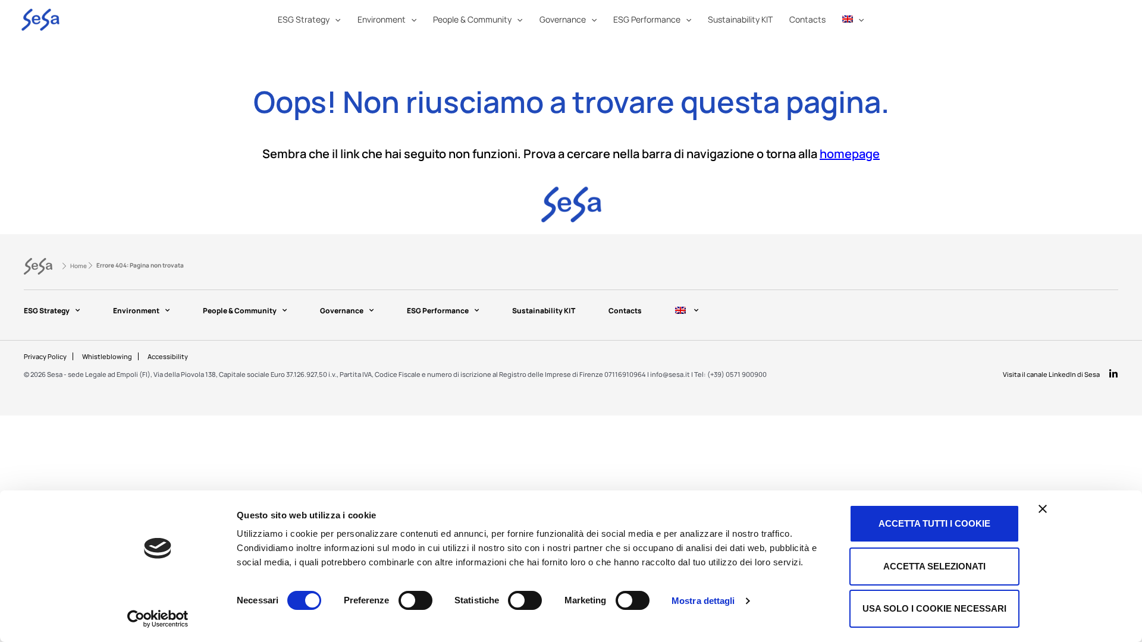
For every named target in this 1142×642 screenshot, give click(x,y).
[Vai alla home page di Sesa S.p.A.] (38, 266)
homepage (850, 154)
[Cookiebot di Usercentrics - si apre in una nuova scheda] (158, 619)
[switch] (415, 600)
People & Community (240, 311)
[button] (335, 20)
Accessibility (168, 356)
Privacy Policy (45, 356)
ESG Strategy (47, 311)
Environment (136, 311)
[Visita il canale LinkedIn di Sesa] (1113, 374)
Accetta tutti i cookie (934, 523)
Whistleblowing (107, 356)
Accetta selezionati (934, 566)
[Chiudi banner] (1043, 509)
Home (78, 266)
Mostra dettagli (703, 601)
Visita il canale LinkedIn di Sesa (1051, 374)
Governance (341, 311)
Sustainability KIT (543, 311)
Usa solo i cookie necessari (934, 608)
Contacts (625, 311)
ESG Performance (438, 311)
